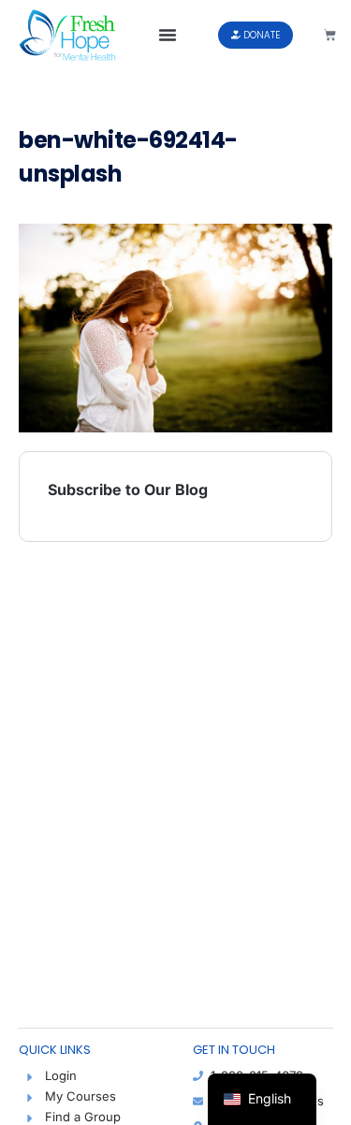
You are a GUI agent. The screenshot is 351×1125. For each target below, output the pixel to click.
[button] (168, 35)
